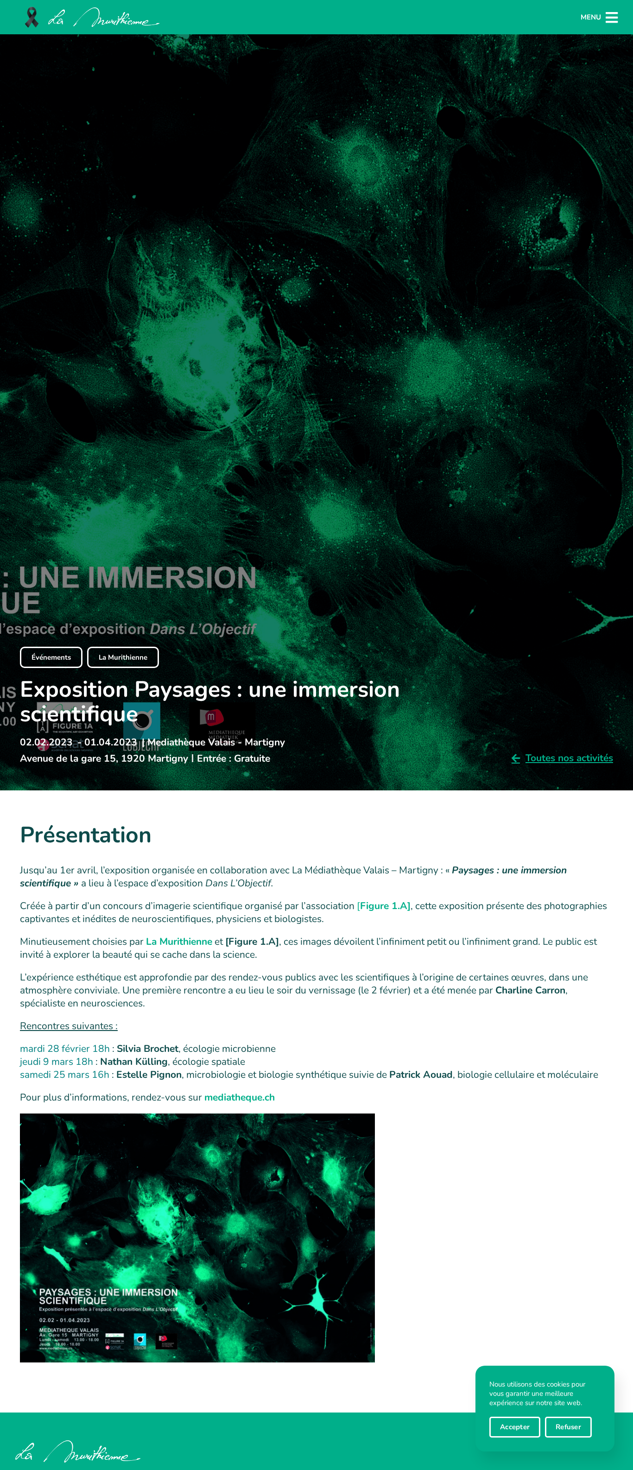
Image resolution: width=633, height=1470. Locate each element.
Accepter (515, 1427)
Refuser (568, 1427)
